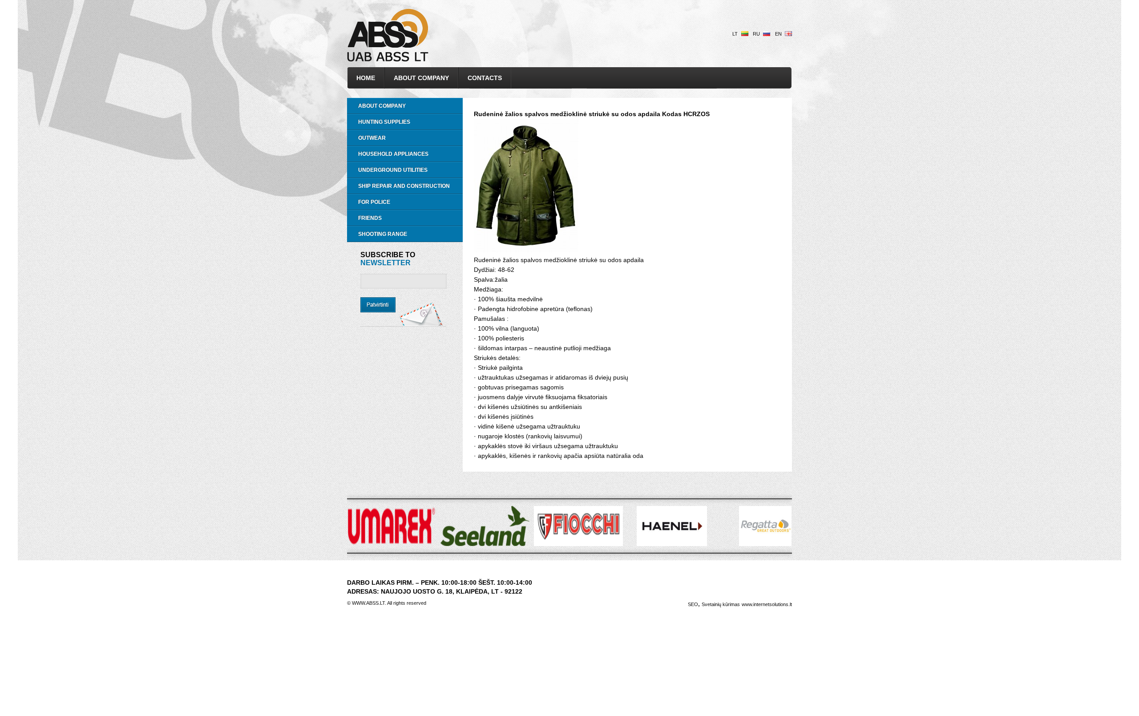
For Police (374, 202)
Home (365, 77)
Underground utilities (393, 170)
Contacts (485, 77)
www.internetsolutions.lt (767, 604)
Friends (370, 218)
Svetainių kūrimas (721, 604)
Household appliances (393, 154)
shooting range (382, 234)
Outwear (372, 138)
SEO (693, 604)
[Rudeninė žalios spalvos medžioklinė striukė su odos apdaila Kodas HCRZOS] (526, 250)
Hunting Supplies (384, 122)
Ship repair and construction (404, 186)
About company (421, 77)
